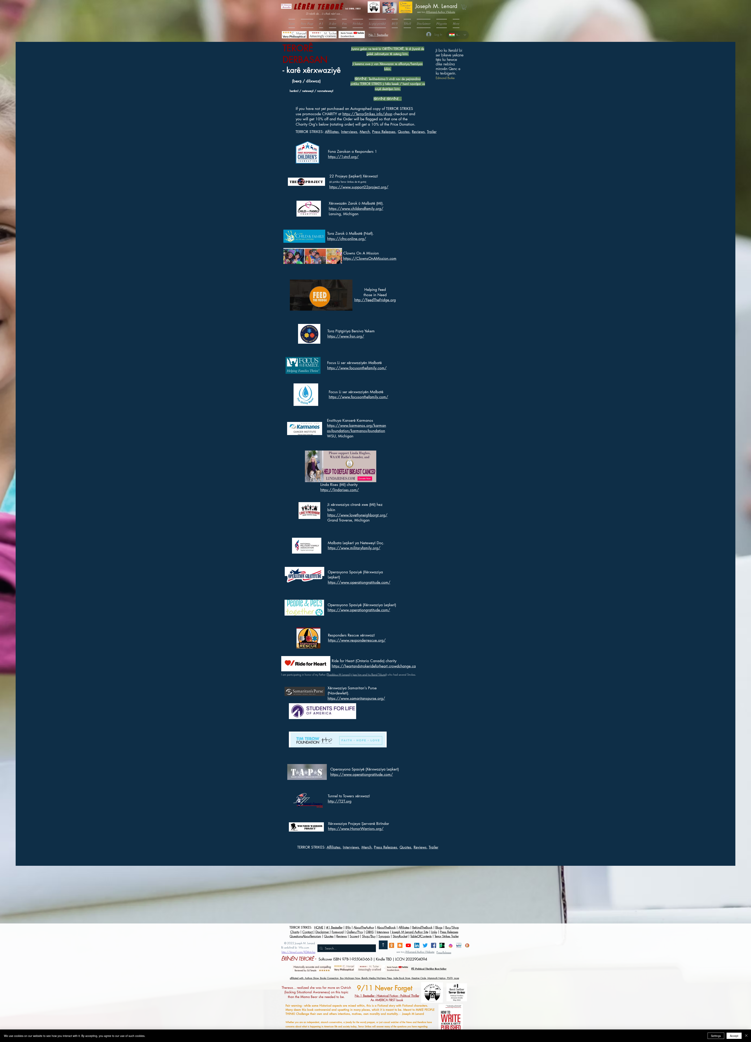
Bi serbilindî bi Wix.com (295, 947)
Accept (734, 1036)
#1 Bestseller (334, 927)
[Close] (746, 1036)
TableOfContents (421, 936)
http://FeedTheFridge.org (375, 300)
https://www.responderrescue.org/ (357, 640)
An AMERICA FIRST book (387, 997)
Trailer (432, 131)
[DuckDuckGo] (467, 945)
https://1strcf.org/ (343, 156)
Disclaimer (322, 932)
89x (348, 927)
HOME (318, 927)
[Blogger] (399, 945)
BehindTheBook (422, 927)
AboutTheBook (386, 927)
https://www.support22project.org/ (358, 187)
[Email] (391, 945)
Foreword (338, 932)
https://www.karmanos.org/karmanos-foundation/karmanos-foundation (356, 428)
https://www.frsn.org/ (345, 336)
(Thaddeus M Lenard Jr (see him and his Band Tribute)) (356, 674)
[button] (395, 23)
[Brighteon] (408, 945)
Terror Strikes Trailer (447, 936)
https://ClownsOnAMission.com (369, 258)
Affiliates (332, 131)
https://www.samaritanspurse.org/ (356, 698)
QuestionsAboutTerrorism (305, 936)
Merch (365, 131)
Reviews (418, 131)
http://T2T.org (339, 801)
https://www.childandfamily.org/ (356, 208)
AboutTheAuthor (364, 927)
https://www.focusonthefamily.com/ (357, 368)
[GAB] (442, 945)
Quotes (404, 131)
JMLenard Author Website (440, 12)
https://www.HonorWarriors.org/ (356, 828)
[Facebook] (433, 945)
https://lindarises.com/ (339, 489)
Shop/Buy (369, 936)
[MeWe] (458, 945)
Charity (294, 932)
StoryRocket (400, 936)
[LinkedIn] (416, 945)
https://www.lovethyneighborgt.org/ (357, 515)
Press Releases (383, 131)
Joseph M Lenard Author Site (410, 932)
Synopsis (384, 936)
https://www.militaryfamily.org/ (354, 548)
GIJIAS (370, 932)
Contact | (308, 932)
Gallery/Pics (355, 932)
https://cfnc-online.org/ (346, 238)
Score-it (354, 936)
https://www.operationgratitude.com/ (359, 582)
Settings (716, 1036)
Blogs (438, 927)
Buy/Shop (452, 927)
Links (434, 932)
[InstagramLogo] (450, 945)
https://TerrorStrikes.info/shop (367, 113)
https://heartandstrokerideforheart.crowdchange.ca (374, 666)
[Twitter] (425, 945)
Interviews (383, 932)
